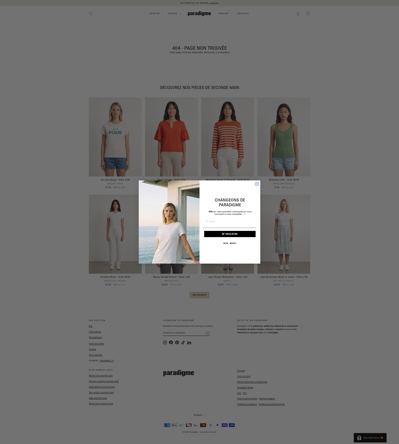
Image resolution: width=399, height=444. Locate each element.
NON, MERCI (230, 243)
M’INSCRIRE (230, 234)
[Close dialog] (257, 184)
